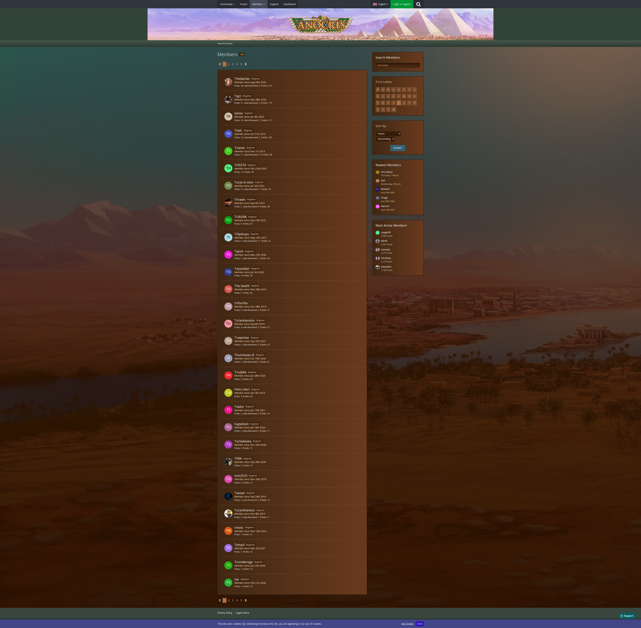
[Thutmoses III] (228, 358)
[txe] (228, 583)
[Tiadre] (228, 410)
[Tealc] (228, 134)
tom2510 (240, 476)
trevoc (239, 528)
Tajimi (238, 251)
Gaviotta (385, 249)
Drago (384, 197)
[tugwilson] (228, 427)
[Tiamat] (228, 496)
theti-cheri (242, 389)
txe (236, 579)
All (394, 109)
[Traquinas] (228, 341)
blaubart (385, 188)
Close (419, 623)
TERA (238, 458)
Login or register (402, 4)
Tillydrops (241, 234)
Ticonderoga (243, 562)
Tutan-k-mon (243, 182)
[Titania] (228, 151)
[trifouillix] (228, 306)
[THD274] (228, 168)
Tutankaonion (244, 320)
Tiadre (239, 407)
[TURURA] (228, 220)
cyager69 (386, 232)
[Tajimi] (228, 255)
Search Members (388, 57)
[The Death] (228, 289)
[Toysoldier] (228, 272)
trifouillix (241, 303)
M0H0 (384, 240)
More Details (407, 623)
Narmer (385, 206)
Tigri (237, 96)
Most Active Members (391, 225)
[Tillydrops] (228, 237)
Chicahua (386, 258)
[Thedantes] (228, 82)
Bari (383, 180)
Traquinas (241, 338)
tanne (238, 113)
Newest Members (388, 165)
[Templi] (228, 548)
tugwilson (241, 424)
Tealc (238, 130)
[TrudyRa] (228, 375)
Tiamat (239, 493)
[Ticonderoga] (228, 565)
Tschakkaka (242, 441)
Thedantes (242, 79)
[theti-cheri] (228, 393)
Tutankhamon (244, 510)
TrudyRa (240, 372)
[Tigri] (228, 99)
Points (264, 85)
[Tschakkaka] (228, 445)
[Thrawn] (228, 203)
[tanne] (228, 117)
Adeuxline (386, 266)
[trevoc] (228, 531)
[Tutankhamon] (228, 513)
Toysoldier (242, 269)
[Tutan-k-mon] (228, 186)
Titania (239, 148)
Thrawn (239, 199)
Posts (237, 85)
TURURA (240, 217)
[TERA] (228, 462)
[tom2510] (228, 479)
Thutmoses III (244, 355)
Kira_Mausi (387, 171)
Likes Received (251, 85)
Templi (239, 545)
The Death (241, 286)
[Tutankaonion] (228, 324)
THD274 (240, 165)
